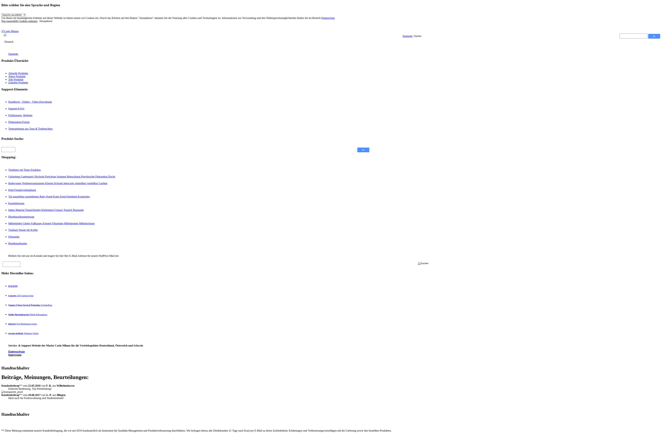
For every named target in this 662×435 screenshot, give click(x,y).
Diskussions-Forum (18, 122)
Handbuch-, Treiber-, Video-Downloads (30, 101)
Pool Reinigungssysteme (22, 324)
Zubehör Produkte (18, 82)
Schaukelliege (30, 305)
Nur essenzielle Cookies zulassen (19, 21)
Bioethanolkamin (17, 243)
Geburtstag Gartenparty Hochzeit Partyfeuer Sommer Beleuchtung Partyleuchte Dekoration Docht (61, 176)
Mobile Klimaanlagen (27, 314)
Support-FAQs (16, 108)
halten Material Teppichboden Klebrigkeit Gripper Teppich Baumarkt (46, 210)
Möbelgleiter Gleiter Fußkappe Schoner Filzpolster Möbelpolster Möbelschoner (51, 223)
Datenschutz (328, 18)
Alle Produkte (15, 79)
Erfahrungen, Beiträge (20, 115)
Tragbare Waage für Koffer (23, 230)
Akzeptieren (45, 21)
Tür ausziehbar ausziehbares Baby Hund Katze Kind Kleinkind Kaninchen (49, 196)
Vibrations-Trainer (23, 333)
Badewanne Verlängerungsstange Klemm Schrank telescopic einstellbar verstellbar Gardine (57, 183)
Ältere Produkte (17, 76)
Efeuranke (13, 236)
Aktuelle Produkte (18, 73)
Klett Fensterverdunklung (22, 190)
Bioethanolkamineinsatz (21, 216)
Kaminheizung (16, 203)
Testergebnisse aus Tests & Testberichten (30, 128)
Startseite (407, 36)
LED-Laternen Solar (20, 295)
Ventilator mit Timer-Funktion (24, 169)
